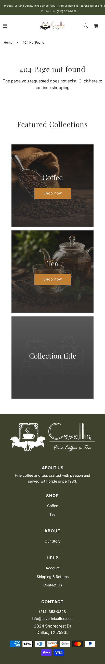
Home (8, 42)
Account (53, 568)
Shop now (52, 193)
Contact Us (52, 585)
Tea (52, 514)
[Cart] (96, 26)
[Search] (86, 26)
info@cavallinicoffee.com (52, 618)
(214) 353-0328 (66, 11)
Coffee (52, 505)
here (93, 80)
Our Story (53, 541)
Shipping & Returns (53, 576)
